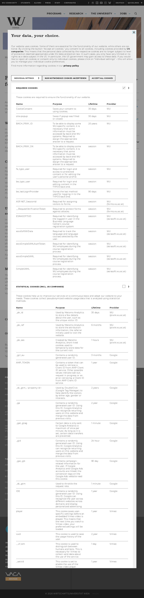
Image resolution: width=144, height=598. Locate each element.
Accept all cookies (102, 78)
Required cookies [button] (26, 88)
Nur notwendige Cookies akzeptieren (65, 78)
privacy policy (71, 65)
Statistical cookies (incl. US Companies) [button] (40, 286)
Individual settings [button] (24, 78)
